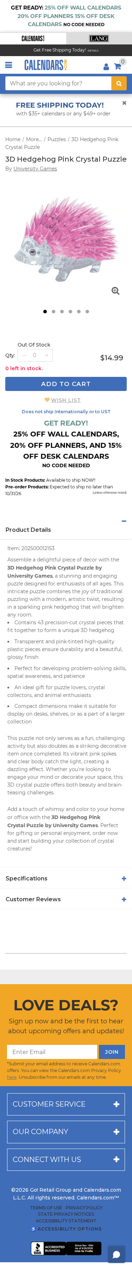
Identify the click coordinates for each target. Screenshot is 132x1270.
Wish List (66, 400)
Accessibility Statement (66, 1220)
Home (12, 139)
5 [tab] (79, 311)
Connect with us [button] (47, 1159)
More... (34, 139)
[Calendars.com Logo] (46, 65)
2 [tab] (53, 311)
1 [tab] (45, 311)
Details (93, 50)
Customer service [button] (49, 1104)
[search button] (119, 83)
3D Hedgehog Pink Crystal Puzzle (66, 159)
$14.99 (111, 358)
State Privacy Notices (66, 1214)
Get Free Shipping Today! (59, 50)
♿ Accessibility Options (66, 1229)
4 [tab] (70, 311)
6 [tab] (87, 311)
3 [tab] (62, 311)
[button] (33, 38)
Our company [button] (40, 1131)
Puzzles (57, 139)
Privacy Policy (84, 1207)
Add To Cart (66, 383)
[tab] (66, 521)
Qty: (10, 355)
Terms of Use (46, 1207)
